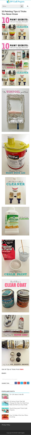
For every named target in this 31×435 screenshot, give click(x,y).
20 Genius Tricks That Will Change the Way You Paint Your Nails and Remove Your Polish (19, 403)
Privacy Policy (6, 425)
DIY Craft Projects (20, 432)
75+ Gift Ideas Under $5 (16, 394)
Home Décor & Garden (10, 379)
